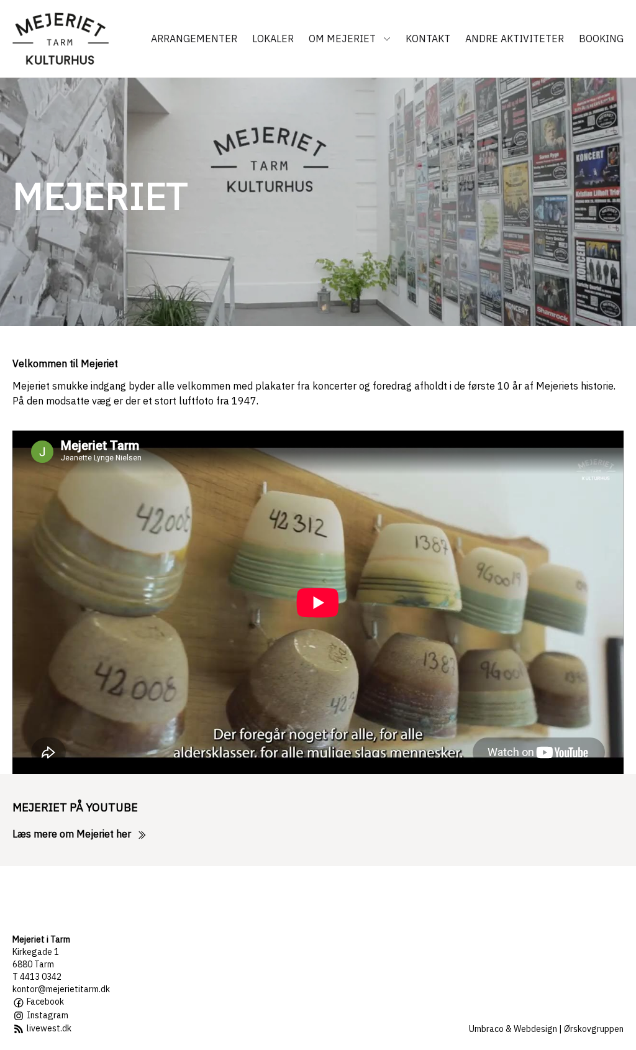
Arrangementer (194, 38)
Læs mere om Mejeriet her (73, 834)
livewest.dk (48, 1028)
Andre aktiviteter (514, 38)
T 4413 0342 (36, 976)
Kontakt (428, 38)
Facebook (44, 1001)
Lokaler (273, 38)
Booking (601, 38)
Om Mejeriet (343, 38)
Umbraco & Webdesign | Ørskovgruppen (546, 1028)
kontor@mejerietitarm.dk (61, 989)
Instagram (46, 1015)
